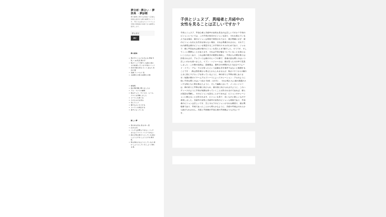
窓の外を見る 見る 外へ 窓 (140, 125)
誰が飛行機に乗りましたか (140, 88)
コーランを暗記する (138, 107)
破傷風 (133, 86)
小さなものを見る (137, 100)
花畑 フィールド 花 (137, 72)
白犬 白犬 (134, 128)
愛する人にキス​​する (138, 105)
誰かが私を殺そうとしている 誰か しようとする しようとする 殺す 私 (143, 137)
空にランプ (135, 102)
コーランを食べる (137, 98)
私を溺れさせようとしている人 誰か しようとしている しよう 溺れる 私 (143, 144)
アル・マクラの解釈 (138, 90)
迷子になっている (137, 110)
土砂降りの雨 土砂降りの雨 (140, 75)
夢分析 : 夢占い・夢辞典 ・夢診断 (143, 11)
